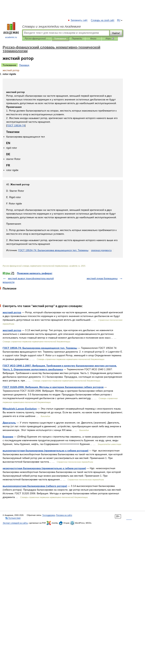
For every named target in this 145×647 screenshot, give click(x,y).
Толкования (60, 38)
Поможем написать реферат (34, 273)
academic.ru (11, 37)
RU (118, 20)
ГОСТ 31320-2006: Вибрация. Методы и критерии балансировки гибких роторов (53, 387)
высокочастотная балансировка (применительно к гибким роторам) (45, 450)
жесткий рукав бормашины (102, 278)
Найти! (116, 33)
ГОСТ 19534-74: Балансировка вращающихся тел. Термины (40, 348)
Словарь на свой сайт (102, 20)
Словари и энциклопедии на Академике (51, 26)
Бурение (8, 436)
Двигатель (9, 422)
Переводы (77, 38)
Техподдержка (48, 515)
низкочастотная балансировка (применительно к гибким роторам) (44, 468)
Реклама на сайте (64, 515)
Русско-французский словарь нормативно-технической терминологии (37, 38)
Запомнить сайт (79, 20)
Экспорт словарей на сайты (15, 523)
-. (53, 250)
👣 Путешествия (13, 518)
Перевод (24, 65)
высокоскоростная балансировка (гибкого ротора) (35, 486)
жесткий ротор (12, 312)
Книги (93, 38)
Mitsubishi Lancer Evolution (20, 408)
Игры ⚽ (110, 38)
